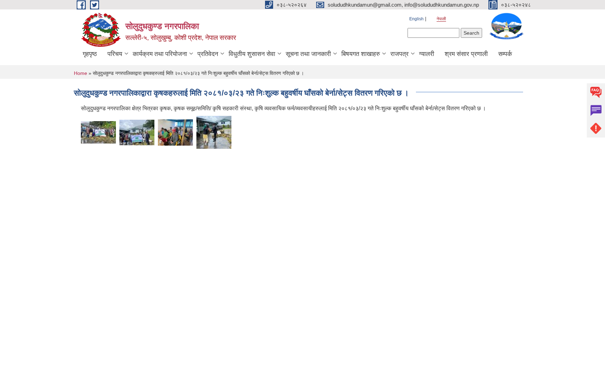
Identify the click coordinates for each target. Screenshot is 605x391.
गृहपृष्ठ (90, 53)
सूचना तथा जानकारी (308, 53)
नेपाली (441, 18)
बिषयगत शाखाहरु (360, 53)
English (416, 18)
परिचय (114, 53)
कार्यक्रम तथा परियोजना (160, 53)
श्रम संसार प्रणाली (466, 53)
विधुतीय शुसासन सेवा (252, 53)
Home (80, 73)
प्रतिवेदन (207, 53)
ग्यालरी (426, 53)
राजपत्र (399, 53)
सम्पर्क (505, 53)
